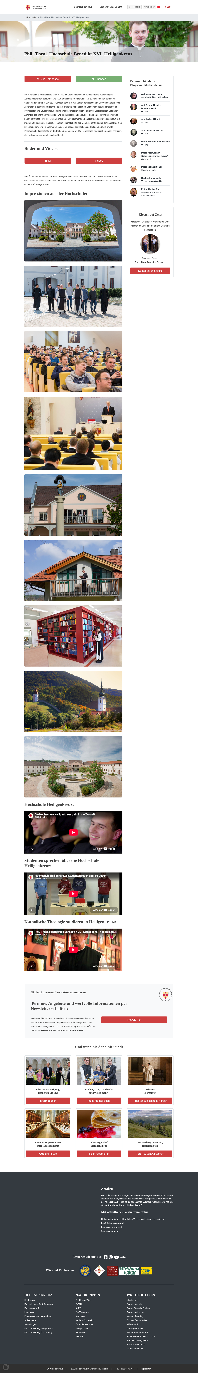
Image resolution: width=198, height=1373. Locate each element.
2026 (145, 122)
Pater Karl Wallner (150, 153)
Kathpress (80, 1316)
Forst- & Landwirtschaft (150, 1153)
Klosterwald (132, 1300)
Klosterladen (134, 7)
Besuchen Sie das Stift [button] (111, 7)
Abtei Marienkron (135, 1348)
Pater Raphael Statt (151, 167)
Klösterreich (132, 1324)
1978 (145, 133)
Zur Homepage (49, 79)
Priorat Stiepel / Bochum (138, 1308)
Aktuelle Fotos (48, 1153)
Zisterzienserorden (84, 1324)
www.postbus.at (114, 1227)
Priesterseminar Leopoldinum (38, 1316)
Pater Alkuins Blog (150, 189)
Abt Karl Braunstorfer (152, 130)
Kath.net (80, 1336)
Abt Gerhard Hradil (150, 119)
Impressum (146, 1369)
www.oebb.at (112, 1231)
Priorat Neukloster (135, 1312)
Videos (99, 160)
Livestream (29, 1312)
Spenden (100, 79)
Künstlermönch (148, 170)
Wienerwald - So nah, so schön (141, 1336)
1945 (145, 145)
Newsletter (149, 7)
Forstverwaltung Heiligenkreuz (38, 1328)
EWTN (79, 1304)
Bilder (47, 160)
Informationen (47, 1100)
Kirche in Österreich (85, 1320)
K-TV (78, 1308)
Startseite (31, 17)
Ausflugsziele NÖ (135, 1328)
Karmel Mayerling (135, 1316)
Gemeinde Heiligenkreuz (138, 1340)
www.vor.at (118, 1223)
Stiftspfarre (30, 1320)
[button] (158, 7)
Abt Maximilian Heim (151, 94)
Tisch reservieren (99, 1153)
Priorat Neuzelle (134, 1304)
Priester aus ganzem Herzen (150, 1100)
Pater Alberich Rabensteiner (155, 141)
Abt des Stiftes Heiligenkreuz (155, 97)
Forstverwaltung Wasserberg (38, 1332)
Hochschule (30, 1300)
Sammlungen (30, 1324)
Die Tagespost (83, 1312)
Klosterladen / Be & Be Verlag (38, 1304)
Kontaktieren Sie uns (150, 270)
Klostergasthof (31, 1308)
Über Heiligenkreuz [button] (83, 7)
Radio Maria (81, 1332)
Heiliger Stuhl (82, 1328)
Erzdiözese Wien (83, 1300)
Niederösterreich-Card (137, 1332)
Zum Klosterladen (99, 1100)
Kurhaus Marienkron (136, 1344)
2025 (145, 111)
